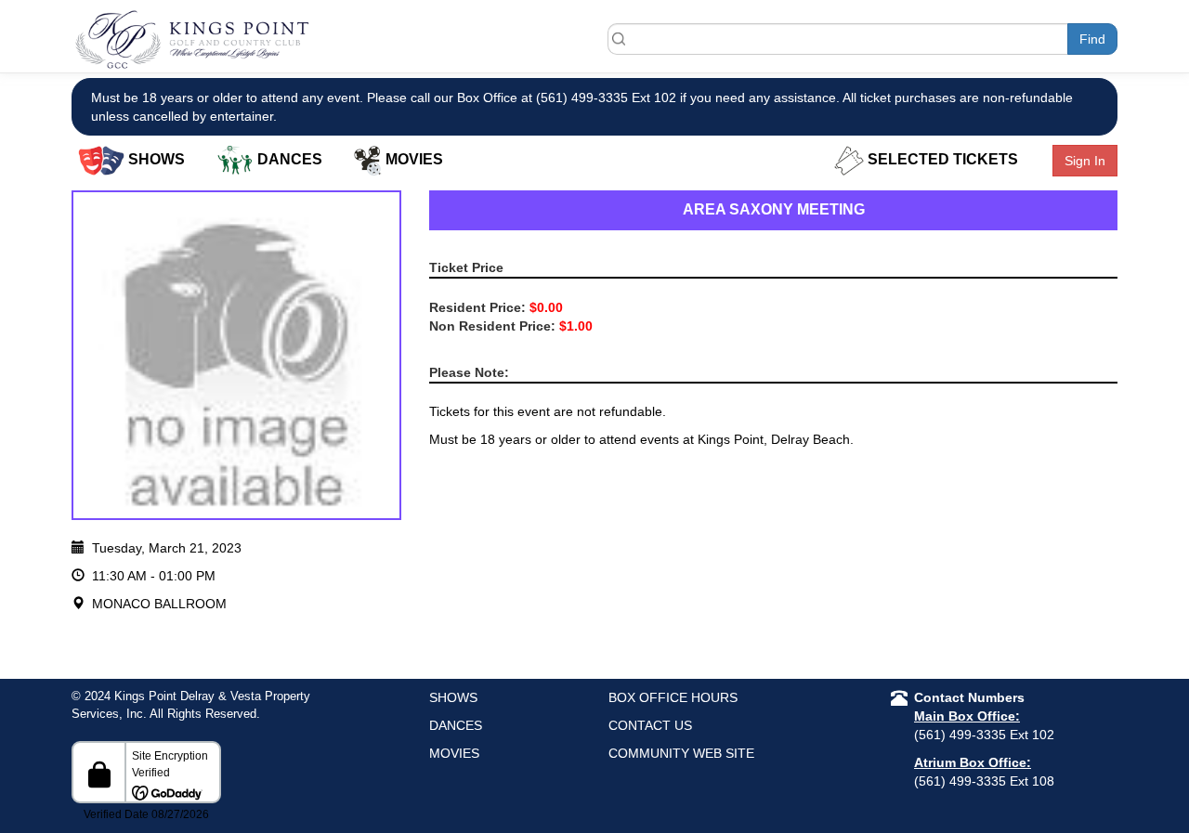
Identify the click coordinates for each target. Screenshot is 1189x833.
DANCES (455, 725)
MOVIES (454, 753)
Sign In (1085, 160)
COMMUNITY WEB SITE (681, 753)
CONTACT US (650, 725)
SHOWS (453, 697)
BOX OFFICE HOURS (673, 697)
